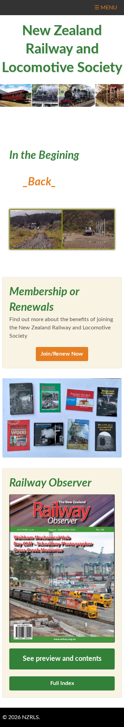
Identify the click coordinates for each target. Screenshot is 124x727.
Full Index (62, 683)
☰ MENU (105, 7)
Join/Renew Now (62, 354)
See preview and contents (62, 658)
